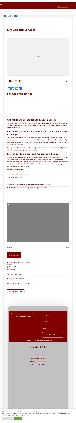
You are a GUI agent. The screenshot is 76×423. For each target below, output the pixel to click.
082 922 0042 (20, 279)
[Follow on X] (37, 7)
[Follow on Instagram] (40, 7)
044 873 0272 (17, 274)
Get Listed (63, 6)
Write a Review (15, 291)
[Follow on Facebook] (34, 7)
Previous (9, 247)
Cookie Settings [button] (7, 419)
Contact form (14, 255)
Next (67, 247)
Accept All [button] (18, 419)
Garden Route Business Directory (40, 184)
